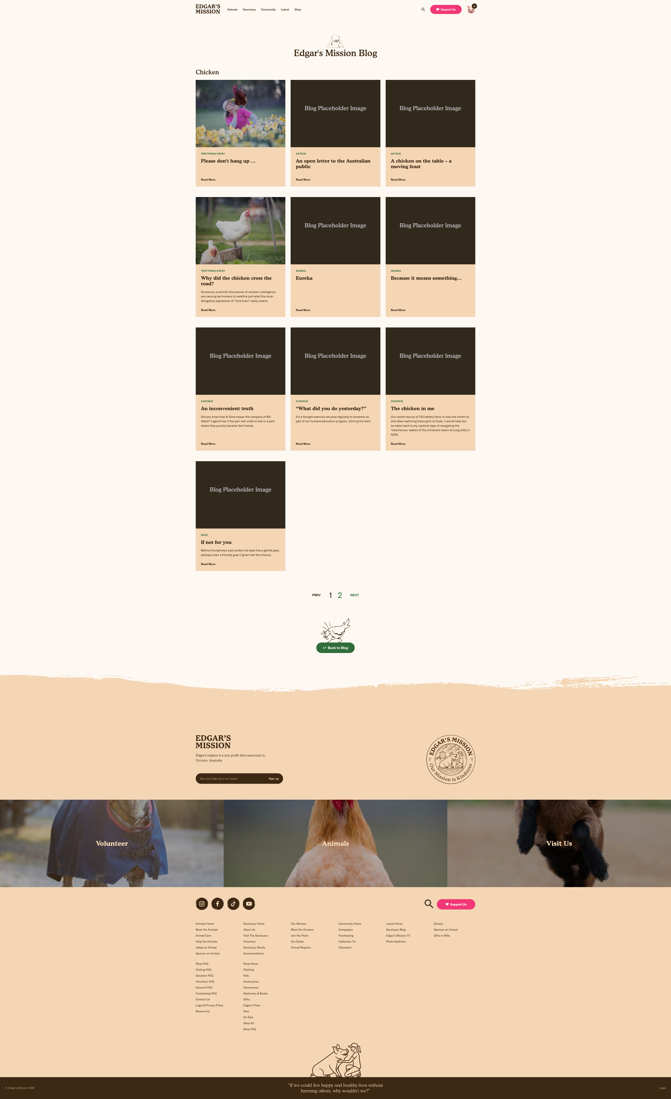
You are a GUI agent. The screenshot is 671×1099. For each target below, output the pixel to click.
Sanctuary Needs (254, 947)
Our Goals (297, 941)
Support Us (448, 9)
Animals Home (205, 923)
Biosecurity (203, 1011)
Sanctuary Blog (396, 929)
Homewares (251, 987)
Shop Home (250, 963)
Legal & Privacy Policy (209, 1005)
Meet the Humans (302, 929)
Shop (297, 9)
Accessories (251, 981)
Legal (662, 1088)
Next (354, 595)
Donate (438, 923)
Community (268, 9)
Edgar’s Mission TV (398, 935)
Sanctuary (249, 9)
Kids (246, 975)
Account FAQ (204, 987)
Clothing (248, 969)
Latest (285, 9)
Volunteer (249, 941)
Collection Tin (347, 941)
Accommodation (253, 953)
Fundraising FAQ (206, 993)
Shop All (248, 1023)
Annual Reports (301, 947)
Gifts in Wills (442, 935)
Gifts (246, 999)
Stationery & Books (255, 993)
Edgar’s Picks (251, 1005)
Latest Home (394, 923)
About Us (249, 929)
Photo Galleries (396, 941)
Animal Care (203, 935)
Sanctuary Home (254, 923)
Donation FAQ (204, 975)
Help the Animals (206, 941)
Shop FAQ (202, 963)
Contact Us (203, 999)
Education (345, 947)
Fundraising (346, 935)
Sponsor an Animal (207, 953)
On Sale (248, 1017)
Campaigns (346, 929)
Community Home (350, 923)
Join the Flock (299, 935)
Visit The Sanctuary (255, 935)
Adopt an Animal (206, 947)
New (246, 1011)
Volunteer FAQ (205, 981)
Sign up (274, 778)
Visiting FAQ (203, 969)
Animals (232, 9)
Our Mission (298, 923)
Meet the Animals (207, 929)
